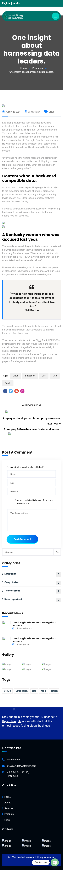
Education (37, 68)
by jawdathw (34, 112)
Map (54, 375)
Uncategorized (13, 599)
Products (9, 814)
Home (23, 68)
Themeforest (12, 590)
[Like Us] (5, 391)
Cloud (51, 112)
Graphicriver (11, 582)
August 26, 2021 (13, 112)
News (7, 819)
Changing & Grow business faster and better (31, 429)
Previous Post (32, 405)
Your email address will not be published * (25, 467)
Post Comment (22, 539)
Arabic (16, 3)
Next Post (53, 423)
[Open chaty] (55, 862)
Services (8, 808)
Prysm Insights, (12, 721)
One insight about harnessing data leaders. (34, 624)
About (7, 802)
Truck (8, 383)
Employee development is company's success (31, 418)
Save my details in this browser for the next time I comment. (34, 501)
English (6, 3)
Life (44, 375)
